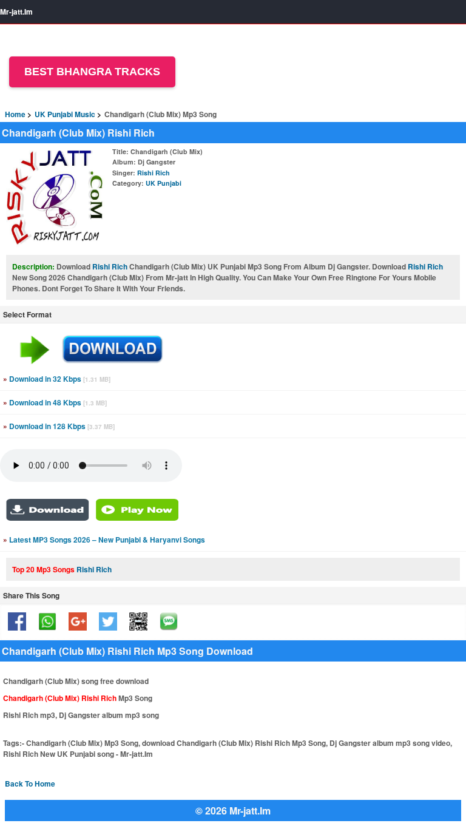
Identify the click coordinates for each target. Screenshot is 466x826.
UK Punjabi (163, 183)
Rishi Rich (153, 172)
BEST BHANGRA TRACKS (92, 72)
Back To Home (30, 783)
